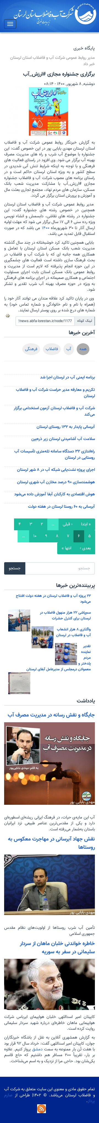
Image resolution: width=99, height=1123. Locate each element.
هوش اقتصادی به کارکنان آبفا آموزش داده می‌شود (54, 494)
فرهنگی (31, 349)
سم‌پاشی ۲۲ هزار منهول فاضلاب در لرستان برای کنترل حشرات (65, 615)
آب (68, 349)
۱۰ (35, 536)
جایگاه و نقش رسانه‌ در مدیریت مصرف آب (51, 715)
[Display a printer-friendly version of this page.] (8, 316)
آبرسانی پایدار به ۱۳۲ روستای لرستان (66, 427)
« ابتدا (86, 524)
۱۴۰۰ (46, 228)
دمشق (37, 1049)
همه (83, 349)
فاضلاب (52, 349)
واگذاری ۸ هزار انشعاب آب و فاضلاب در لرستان (73, 632)
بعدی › (85, 548)
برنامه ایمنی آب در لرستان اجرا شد (67, 377)
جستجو (15, 568)
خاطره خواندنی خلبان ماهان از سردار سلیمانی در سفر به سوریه (57, 948)
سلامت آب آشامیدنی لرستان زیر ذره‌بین (63, 439)
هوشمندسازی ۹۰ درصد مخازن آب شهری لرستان (56, 482)
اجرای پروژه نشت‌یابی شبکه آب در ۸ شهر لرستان (56, 470)
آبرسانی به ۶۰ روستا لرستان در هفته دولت (61, 507)
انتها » (66, 548)
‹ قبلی (68, 524)
